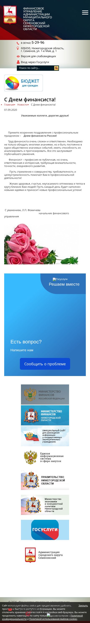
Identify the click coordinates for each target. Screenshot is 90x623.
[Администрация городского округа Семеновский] (45, 555)
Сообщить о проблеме (45, 363)
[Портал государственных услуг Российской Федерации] (45, 530)
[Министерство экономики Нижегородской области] (45, 505)
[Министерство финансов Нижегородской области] (45, 415)
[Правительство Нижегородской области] (45, 480)
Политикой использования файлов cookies (53, 619)
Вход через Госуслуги (35, 62)
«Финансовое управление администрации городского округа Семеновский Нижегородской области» (44, 603)
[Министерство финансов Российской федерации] (45, 394)
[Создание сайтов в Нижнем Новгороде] (36, 614)
